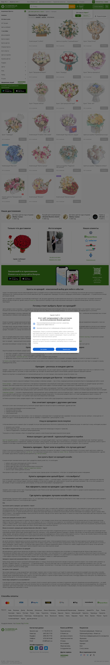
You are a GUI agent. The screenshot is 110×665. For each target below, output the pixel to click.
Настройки (43, 349)
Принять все (66, 349)
